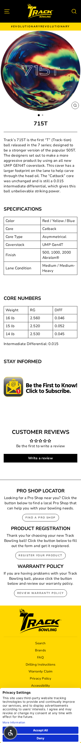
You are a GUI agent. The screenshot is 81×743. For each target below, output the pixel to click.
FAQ (40, 657)
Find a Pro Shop (40, 517)
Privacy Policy (40, 678)
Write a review (40, 458)
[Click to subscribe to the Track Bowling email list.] (40, 387)
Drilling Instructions (41, 664)
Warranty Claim (41, 671)
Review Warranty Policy (40, 593)
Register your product (40, 555)
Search (40, 643)
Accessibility (40, 685)
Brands (40, 650)
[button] (10, 733)
